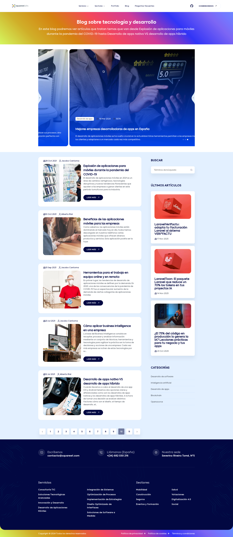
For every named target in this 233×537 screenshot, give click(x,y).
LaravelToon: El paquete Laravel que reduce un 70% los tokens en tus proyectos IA (171, 284)
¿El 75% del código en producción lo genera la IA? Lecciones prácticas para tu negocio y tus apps (171, 340)
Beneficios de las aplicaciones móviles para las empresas (103, 221)
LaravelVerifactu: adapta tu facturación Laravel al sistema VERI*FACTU (170, 229)
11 (129, 432)
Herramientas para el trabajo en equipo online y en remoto (105, 274)
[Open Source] (191, 5)
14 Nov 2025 (163, 294)
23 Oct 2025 (163, 351)
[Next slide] (193, 97)
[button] (183, 139)
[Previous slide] (40, 97)
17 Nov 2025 (162, 239)
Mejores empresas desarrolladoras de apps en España (81, 129)
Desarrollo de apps (53, 119)
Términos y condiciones (183, 534)
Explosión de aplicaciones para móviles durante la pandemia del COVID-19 (106, 170)
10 (121, 432)
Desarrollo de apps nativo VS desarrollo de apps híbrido (103, 381)
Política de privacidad (132, 534)
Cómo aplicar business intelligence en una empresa (107, 328)
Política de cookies (157, 534)
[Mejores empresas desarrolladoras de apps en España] (116, 97)
